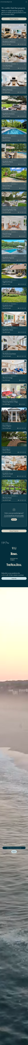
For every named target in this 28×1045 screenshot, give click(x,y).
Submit (14, 851)
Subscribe (14, 578)
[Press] (14, 548)
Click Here (14, 519)
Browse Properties (14, 19)
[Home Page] (6, 2)
